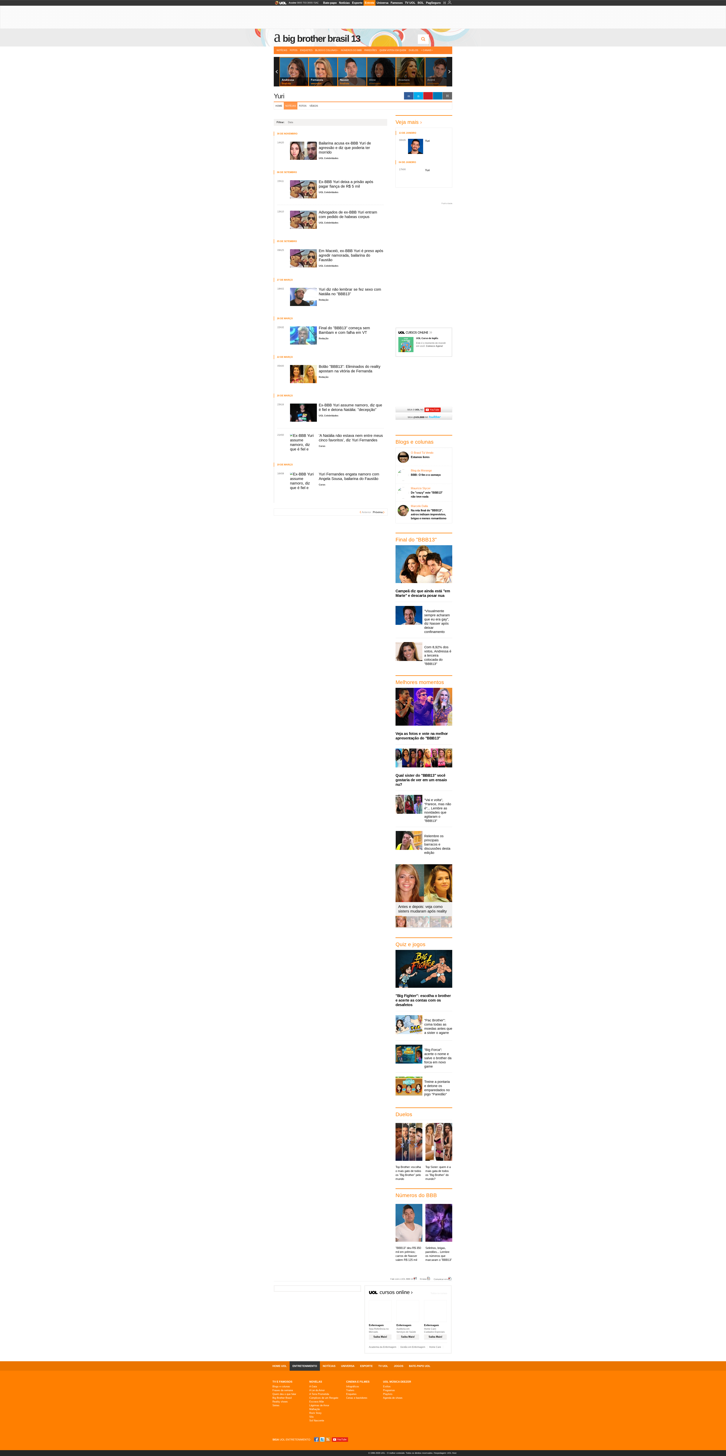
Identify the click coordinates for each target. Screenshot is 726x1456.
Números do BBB (351, 50)
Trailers (350, 1390)
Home (278, 106)
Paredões (370, 50)
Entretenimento (304, 1365)
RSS (328, 1439)
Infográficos (352, 1386)
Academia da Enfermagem (382, 1347)
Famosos (397, 2)
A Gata (313, 1386)
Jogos (398, 1365)
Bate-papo (330, 2)
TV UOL (410, 2)
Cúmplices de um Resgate (323, 1397)
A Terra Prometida (319, 1394)
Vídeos (313, 106)
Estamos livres (420, 457)
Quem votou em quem (392, 50)
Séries (275, 1405)
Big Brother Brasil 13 (321, 38)
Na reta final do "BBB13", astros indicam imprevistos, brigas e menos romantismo (428, 514)
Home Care (435, 1347)
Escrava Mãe (316, 1401)
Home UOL (279, 1365)
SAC (316, 3)
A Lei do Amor (317, 1390)
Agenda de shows (393, 1397)
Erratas (423, 1279)
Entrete (369, 2)
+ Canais (426, 50)
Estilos (387, 1386)
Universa (382, 2)
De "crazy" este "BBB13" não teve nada (427, 494)
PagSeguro (433, 2)
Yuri (279, 96)
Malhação (314, 1409)
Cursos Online (417, 332)
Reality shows (280, 1401)
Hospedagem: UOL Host (445, 1453)
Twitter (322, 1439)
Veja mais (407, 122)
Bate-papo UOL (419, 1365)
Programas (389, 1390)
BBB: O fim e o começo (426, 474)
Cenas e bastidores (356, 1397)
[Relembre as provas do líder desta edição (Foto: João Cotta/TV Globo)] (446, 927)
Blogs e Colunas (326, 50)
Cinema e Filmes (357, 1381)
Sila (311, 1416)
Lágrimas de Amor (319, 1405)
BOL (421, 2)
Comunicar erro (441, 1279)
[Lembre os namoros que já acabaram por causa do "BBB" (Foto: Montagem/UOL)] (412, 927)
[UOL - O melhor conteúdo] (279, 4)
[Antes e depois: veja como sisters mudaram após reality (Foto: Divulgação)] (401, 927)
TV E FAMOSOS (282, 1381)
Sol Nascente (316, 1420)
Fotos (293, 50)
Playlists (387, 1394)
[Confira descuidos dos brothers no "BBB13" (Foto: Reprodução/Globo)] (435, 927)
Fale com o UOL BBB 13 (401, 1279)
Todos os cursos (438, 1293)
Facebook (317, 1439)
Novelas (315, 1381)
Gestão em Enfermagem (412, 1347)
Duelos (413, 50)
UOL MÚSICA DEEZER (397, 1381)
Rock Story (315, 1413)
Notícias (344, 2)
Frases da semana (282, 1390)
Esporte (357, 2)
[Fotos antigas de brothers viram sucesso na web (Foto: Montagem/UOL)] (423, 927)
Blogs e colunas (281, 1386)
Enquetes (306, 50)
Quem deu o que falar (284, 1394)
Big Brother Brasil (282, 1397)
